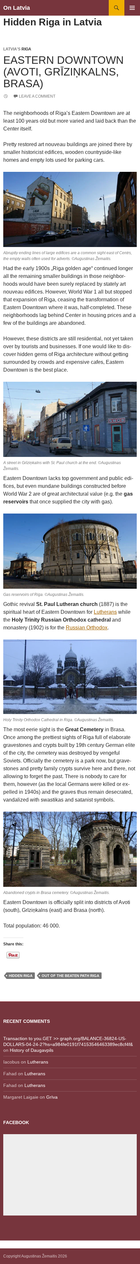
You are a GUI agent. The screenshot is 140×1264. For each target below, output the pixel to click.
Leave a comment (37, 96)
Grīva (52, 1097)
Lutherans (105, 612)
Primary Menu (132, 8)
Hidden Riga (21, 976)
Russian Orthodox (86, 627)
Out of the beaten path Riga (70, 976)
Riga (26, 49)
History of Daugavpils (31, 1050)
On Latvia (16, 8)
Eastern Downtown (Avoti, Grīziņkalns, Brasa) (63, 71)
